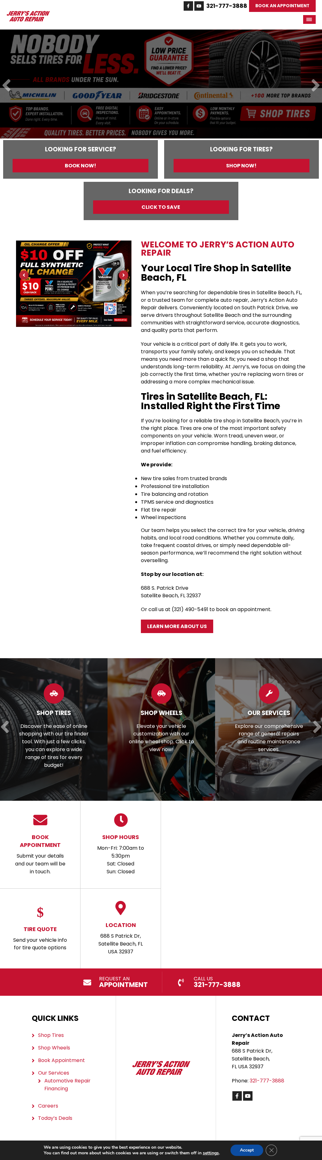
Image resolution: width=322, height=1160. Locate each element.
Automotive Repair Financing (67, 1084)
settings (211, 1153)
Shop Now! (241, 165)
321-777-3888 (226, 6)
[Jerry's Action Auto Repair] (28, 14)
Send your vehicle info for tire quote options (40, 938)
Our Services (53, 1072)
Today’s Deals (55, 1118)
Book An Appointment (282, 6)
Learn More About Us (177, 626)
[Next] (315, 86)
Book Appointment (61, 1060)
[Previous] (6, 86)
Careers (48, 1105)
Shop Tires (51, 1035)
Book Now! (80, 165)
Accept (247, 1150)
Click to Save (161, 207)
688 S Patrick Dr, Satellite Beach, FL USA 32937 (120, 938)
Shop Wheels (54, 1047)
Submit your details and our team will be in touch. (40, 854)
